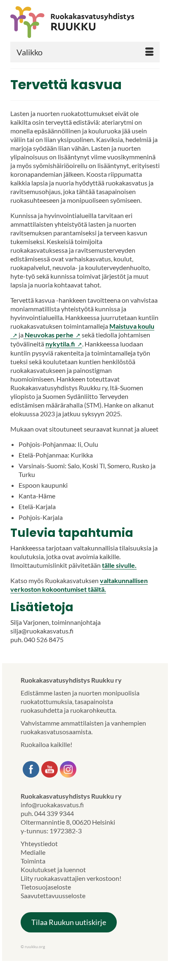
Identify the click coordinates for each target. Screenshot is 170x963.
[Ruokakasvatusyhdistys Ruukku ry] (85, 22)
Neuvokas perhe (52, 335)
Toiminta (33, 861)
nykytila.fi (63, 344)
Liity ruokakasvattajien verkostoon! (71, 878)
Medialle (33, 852)
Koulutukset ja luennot (53, 869)
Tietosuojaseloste (46, 887)
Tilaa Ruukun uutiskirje (68, 922)
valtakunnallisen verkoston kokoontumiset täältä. (79, 584)
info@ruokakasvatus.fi (52, 805)
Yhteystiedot (39, 843)
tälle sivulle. (119, 565)
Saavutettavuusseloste (53, 895)
